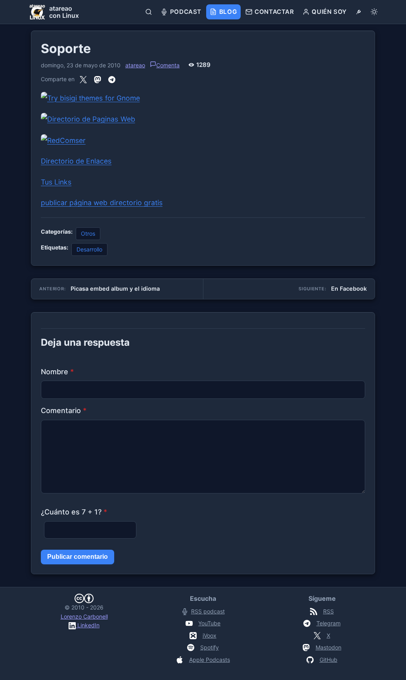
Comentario (63, 410)
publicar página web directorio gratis (102, 202)
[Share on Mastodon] (97, 79)
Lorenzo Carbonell (84, 616)
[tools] (358, 12)
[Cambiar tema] (374, 12)
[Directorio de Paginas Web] (88, 118)
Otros (88, 233)
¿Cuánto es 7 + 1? (74, 512)
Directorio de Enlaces (76, 161)
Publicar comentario (77, 556)
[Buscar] (149, 12)
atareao (135, 65)
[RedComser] (63, 140)
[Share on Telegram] (111, 79)
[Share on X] (83, 79)
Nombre (57, 372)
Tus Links (56, 182)
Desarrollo (89, 249)
